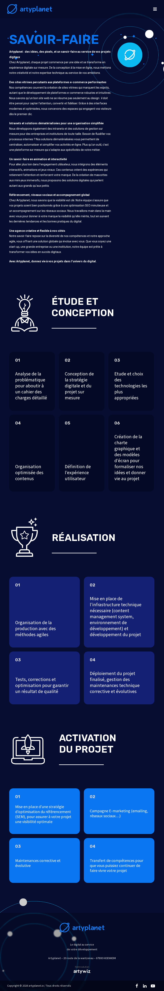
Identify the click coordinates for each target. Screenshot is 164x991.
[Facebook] (137, 986)
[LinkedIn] (145, 986)
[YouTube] (153, 986)
